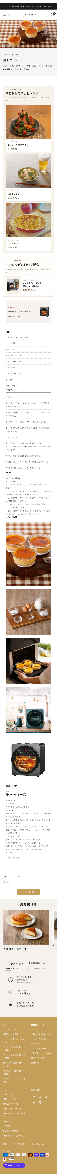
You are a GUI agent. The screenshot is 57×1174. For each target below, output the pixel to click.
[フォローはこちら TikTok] (34, 1103)
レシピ (29, 876)
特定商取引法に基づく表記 (14, 1135)
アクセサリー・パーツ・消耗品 (14, 1080)
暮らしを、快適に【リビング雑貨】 (14, 1072)
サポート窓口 (8, 1094)
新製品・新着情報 (10, 1034)
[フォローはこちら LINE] (40, 1103)
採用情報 (35, 1062)
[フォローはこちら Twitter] (40, 1097)
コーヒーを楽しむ (38, 1039)
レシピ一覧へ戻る (12, 857)
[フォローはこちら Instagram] (46, 1097)
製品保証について (10, 1103)
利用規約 (7, 1126)
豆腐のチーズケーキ (15, 949)
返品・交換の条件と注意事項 (14, 1115)
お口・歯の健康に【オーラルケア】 (14, 1064)
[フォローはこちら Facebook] (34, 1097)
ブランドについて (38, 1029)
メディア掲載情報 (38, 1048)
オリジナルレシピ (38, 1043)
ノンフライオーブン (11, 55)
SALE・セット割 (10, 1029)
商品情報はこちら (14, 316)
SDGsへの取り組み (39, 1058)
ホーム (8, 791)
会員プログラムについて (41, 1034)
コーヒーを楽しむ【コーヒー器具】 (14, 1048)
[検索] (9, 15)
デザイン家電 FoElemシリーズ (14, 1040)
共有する (7, 881)
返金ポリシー (8, 1121)
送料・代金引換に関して (13, 1108)
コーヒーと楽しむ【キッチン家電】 (14, 1056)
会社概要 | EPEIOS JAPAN (41, 1053)
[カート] (52, 14)
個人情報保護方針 (10, 1130)
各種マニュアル (9, 1099)
